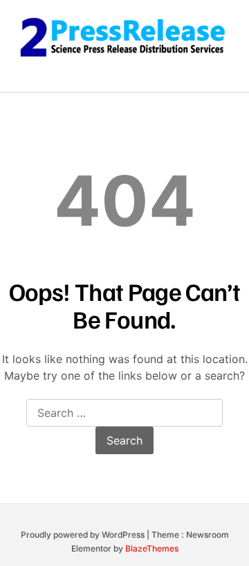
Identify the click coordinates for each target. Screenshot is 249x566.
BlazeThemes (151, 548)
